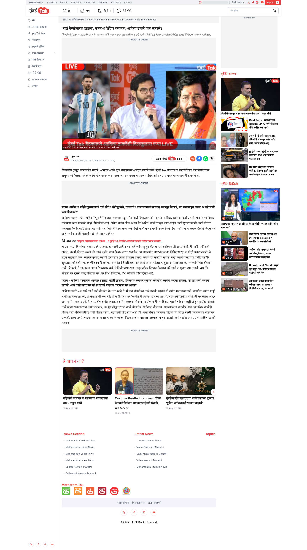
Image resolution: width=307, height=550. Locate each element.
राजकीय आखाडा (76, 19)
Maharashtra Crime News (80, 447)
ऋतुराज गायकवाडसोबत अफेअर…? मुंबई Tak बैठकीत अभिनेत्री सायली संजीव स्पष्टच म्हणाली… (120, 241)
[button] (42, 20)
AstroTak (116, 2)
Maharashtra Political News (81, 440)
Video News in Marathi (149, 460)
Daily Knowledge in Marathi (151, 453)
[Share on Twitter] (212, 158)
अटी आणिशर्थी (154, 502)
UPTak (64, 2)
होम (69, 10)
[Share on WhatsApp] (205, 158)
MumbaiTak (36, 2)
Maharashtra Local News (80, 453)
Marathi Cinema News (148, 440)
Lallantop (103, 2)
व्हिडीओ (107, 10)
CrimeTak (89, 2)
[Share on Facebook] (199, 158)
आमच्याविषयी (123, 502)
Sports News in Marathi (79, 466)
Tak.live (128, 2)
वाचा (88, 10)
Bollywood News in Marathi (81, 473)
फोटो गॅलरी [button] (126, 10)
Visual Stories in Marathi (150, 447)
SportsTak (76, 2)
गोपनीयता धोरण (138, 502)
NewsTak (52, 2)
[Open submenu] (55, 53)
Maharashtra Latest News (80, 460)
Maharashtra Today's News (151, 466)
